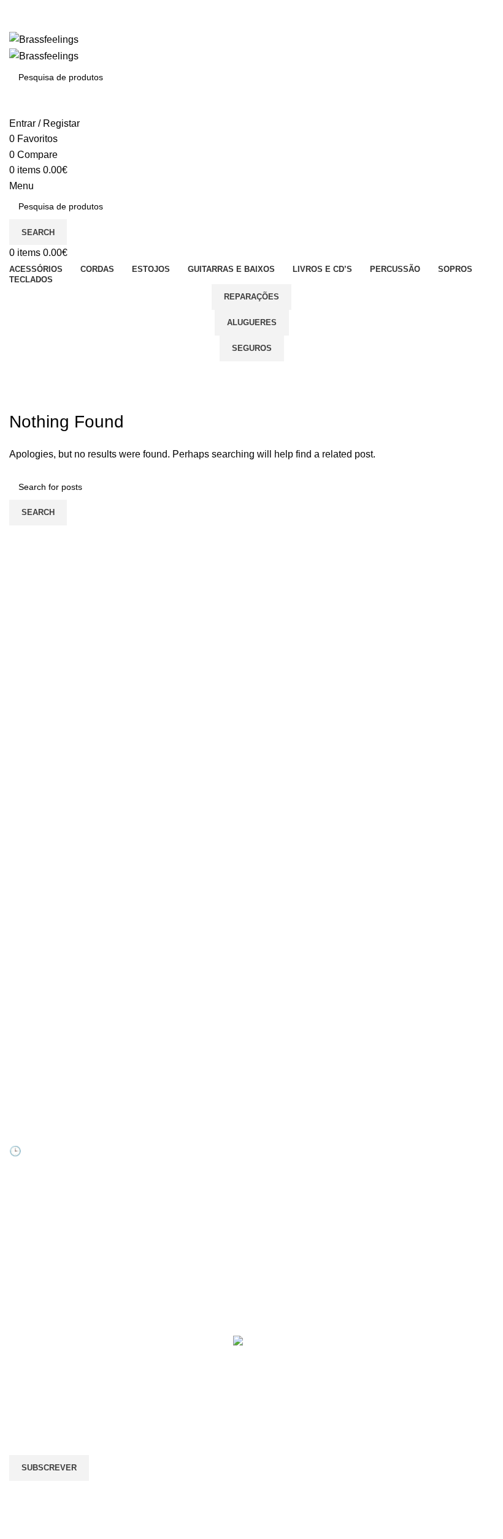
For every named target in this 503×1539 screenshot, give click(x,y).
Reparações (251, 296)
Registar (151, 1159)
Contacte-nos (287, 1159)
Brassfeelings (133, 373)
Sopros (400, 1138)
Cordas (400, 1159)
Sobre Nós (281, 1138)
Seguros (252, 348)
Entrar (147, 1138)
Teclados (403, 1201)
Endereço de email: (51, 1406)
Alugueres (252, 322)
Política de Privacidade (305, 1263)
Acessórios (407, 1242)
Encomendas (160, 1179)
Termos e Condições (300, 1242)
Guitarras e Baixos (422, 1222)
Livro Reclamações (172, 1222)
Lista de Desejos (167, 1201)
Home (19, 402)
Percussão (407, 1179)
